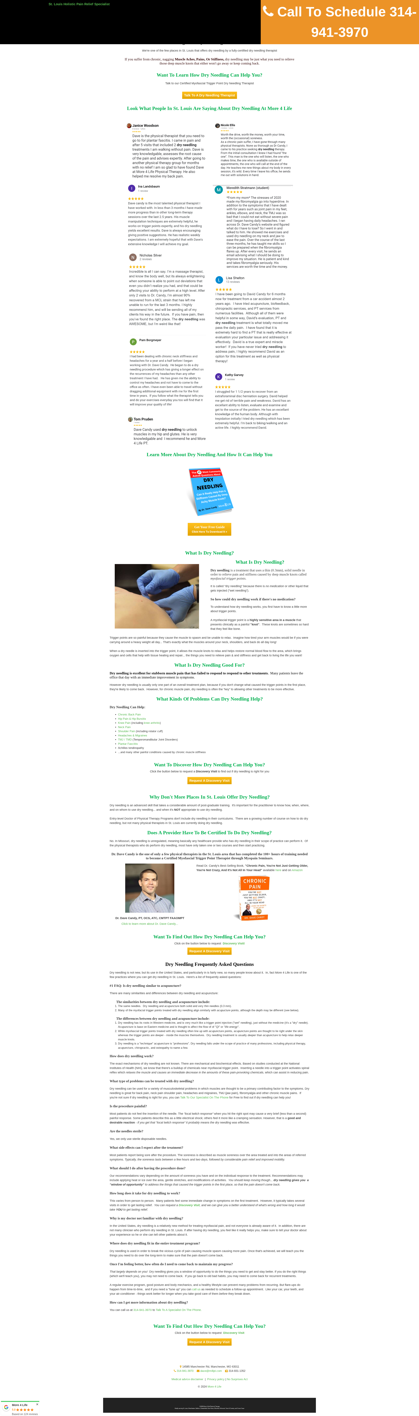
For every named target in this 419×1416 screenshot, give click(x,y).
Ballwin (198, 1408)
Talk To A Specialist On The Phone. (179, 1310)
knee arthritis (152, 722)
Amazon (297, 870)
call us (196, 1289)
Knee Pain (124, 722)
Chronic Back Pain (129, 714)
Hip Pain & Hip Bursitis (132, 718)
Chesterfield (203, 1408)
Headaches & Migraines (132, 735)
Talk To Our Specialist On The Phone (204, 1097)
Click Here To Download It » (209, 529)
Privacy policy (216, 1379)
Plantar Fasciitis (128, 743)
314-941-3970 (142, 1310)
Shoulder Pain (126, 731)
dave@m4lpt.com (211, 1370)
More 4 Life (214, 1386)
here (278, 870)
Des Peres (211, 1408)
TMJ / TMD (125, 739)
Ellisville (216, 1408)
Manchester (191, 1408)
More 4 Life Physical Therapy (211, 1406)
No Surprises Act (237, 1379)
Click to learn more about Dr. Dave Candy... (149, 923)
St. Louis (185, 1408)
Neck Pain (124, 727)
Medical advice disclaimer (187, 1379)
